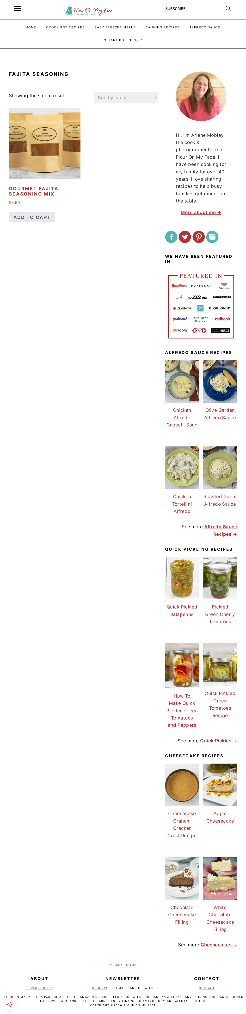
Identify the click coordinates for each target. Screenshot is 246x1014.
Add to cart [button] (32, 217)
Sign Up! (99, 988)
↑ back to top (123, 965)
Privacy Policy (39, 988)
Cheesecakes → (219, 945)
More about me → (201, 212)
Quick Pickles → (218, 741)
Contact (207, 988)
